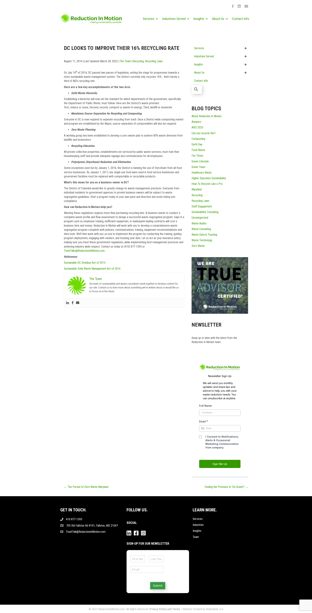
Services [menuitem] (148, 19)
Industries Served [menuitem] (174, 19)
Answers (196, 122)
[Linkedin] (67, 303)
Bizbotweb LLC (214, 609)
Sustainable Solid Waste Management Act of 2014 (92, 268)
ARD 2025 (197, 127)
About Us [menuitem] (218, 19)
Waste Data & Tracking (204, 234)
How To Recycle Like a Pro (207, 184)
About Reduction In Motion (207, 116)
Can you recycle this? (204, 133)
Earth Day (197, 144)
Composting (198, 139)
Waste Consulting (201, 229)
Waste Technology (202, 240)
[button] (156, 18)
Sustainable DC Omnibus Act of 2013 (84, 262)
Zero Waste (198, 246)
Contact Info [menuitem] (240, 19)
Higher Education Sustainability (209, 178)
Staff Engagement (202, 206)
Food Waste (198, 150)
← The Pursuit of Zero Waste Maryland (86, 487)
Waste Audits (199, 223)
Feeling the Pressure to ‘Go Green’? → (226, 487)
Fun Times (197, 155)
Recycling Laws (154, 61)
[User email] (77, 303)
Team (196, 537)
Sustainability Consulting (205, 212)
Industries (198, 525)
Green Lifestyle (200, 161)
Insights (197, 531)
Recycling (138, 61)
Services (198, 519)
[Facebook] (72, 303)
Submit (157, 585)
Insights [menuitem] (198, 19)
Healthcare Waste (202, 172)
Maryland (197, 189)
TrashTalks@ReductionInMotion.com (84, 250)
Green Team (198, 167)
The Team (125, 61)
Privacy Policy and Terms (165, 609)
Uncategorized (200, 217)
